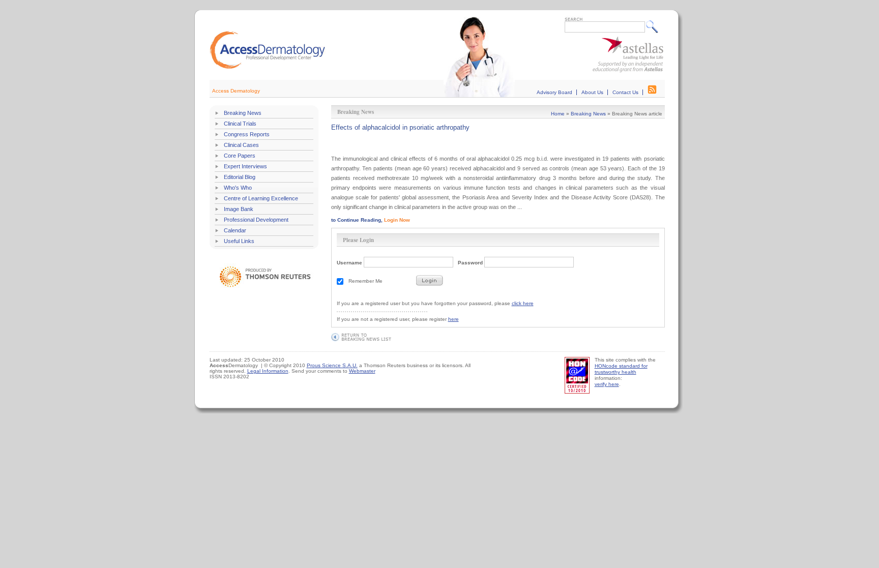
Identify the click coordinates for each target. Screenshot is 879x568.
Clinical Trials (240, 124)
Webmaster (362, 371)
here (453, 319)
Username (349, 262)
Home (558, 113)
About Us (592, 92)
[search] (654, 26)
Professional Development (256, 220)
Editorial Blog (239, 177)
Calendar (235, 230)
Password (470, 262)
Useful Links (239, 241)
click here (523, 303)
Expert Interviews (245, 166)
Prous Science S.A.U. (332, 365)
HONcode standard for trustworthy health (621, 369)
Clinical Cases (241, 145)
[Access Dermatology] (268, 67)
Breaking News (242, 113)
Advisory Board (554, 92)
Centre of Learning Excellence (261, 198)
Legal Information (267, 371)
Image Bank (238, 209)
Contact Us (625, 92)
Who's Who (238, 188)
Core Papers (239, 156)
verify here (607, 384)
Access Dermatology (236, 91)
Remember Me (365, 281)
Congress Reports (247, 134)
